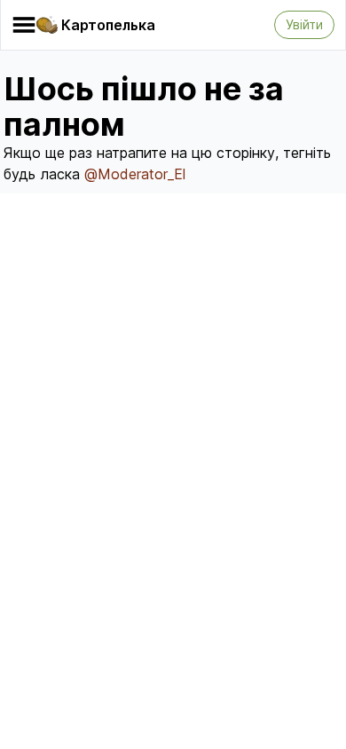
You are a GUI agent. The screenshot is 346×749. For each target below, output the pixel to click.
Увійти (304, 24)
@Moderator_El (134, 174)
